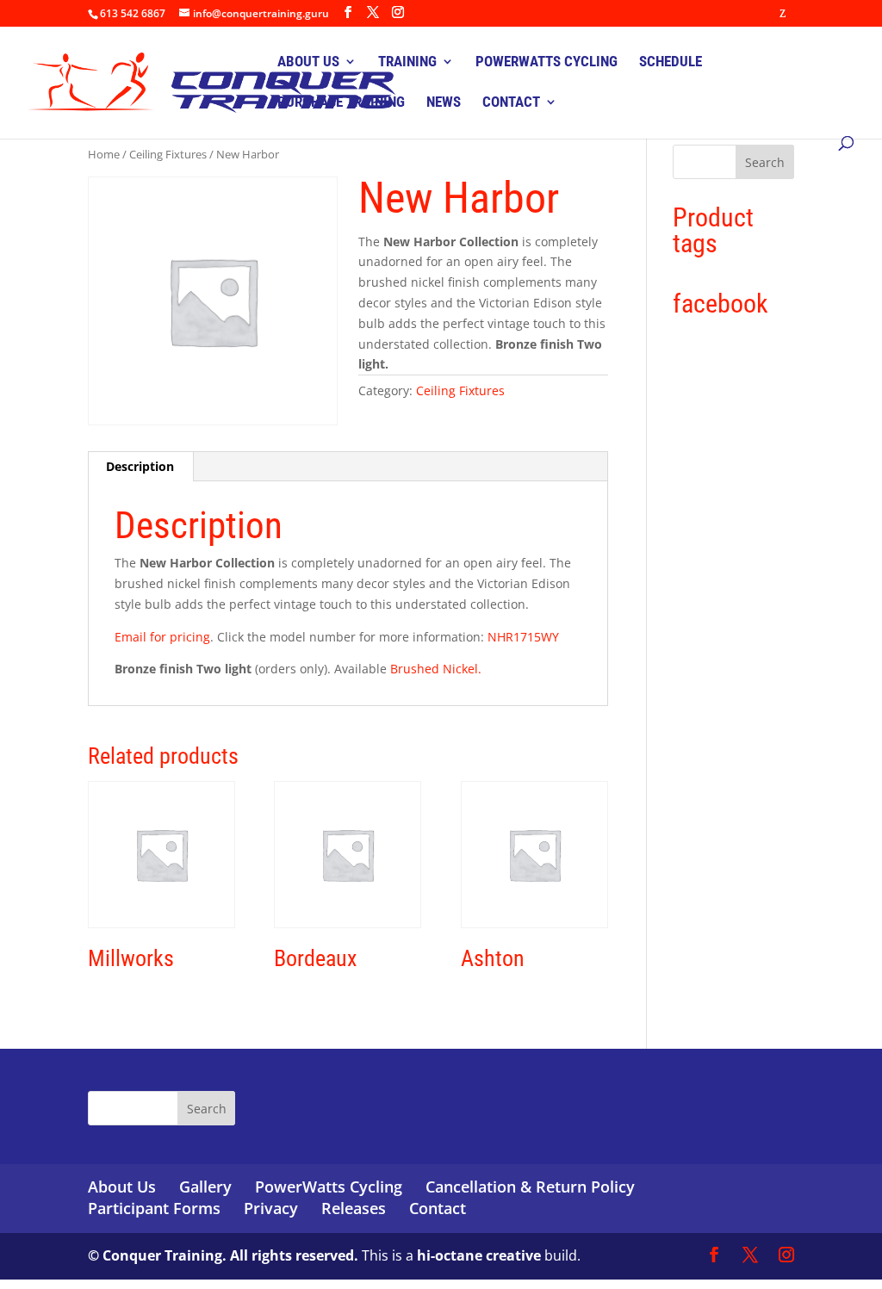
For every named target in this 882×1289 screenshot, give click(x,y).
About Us (122, 1186)
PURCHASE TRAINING (341, 103)
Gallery (205, 1186)
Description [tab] (140, 466)
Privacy (271, 1208)
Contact (437, 1208)
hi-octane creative (479, 1255)
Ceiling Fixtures (168, 154)
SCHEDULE (670, 62)
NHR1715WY (523, 637)
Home (104, 154)
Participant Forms (154, 1208)
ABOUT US (308, 62)
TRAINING (407, 62)
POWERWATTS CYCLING (546, 62)
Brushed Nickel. (435, 668)
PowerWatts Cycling (328, 1186)
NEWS (443, 103)
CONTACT (511, 103)
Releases (353, 1208)
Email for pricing (162, 637)
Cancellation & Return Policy (530, 1186)
